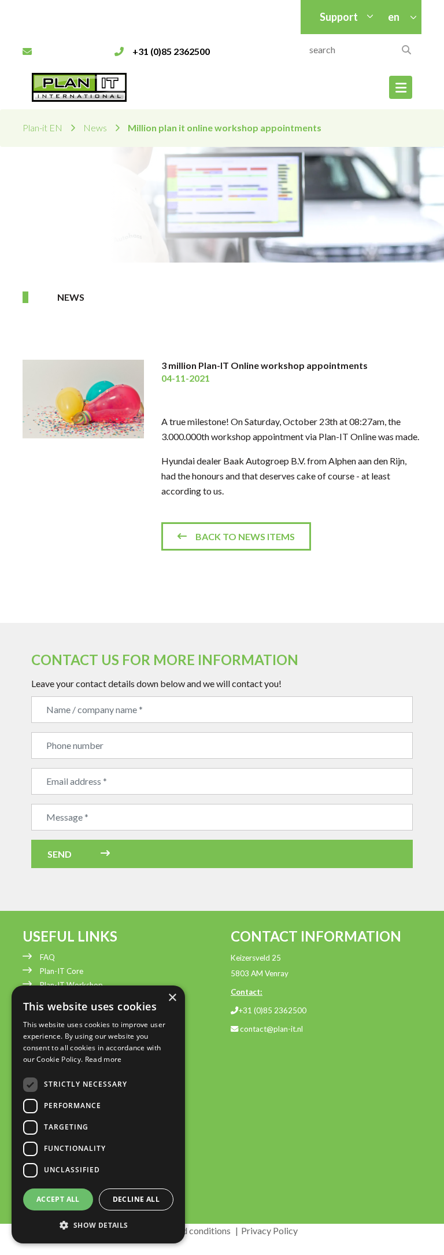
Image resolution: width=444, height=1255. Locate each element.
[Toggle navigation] (400, 87)
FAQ (47, 957)
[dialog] (98, 1114)
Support (339, 16)
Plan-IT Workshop (71, 985)
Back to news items (245, 536)
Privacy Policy (269, 1230)
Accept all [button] (58, 1199)
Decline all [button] (136, 1199)
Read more (103, 1059)
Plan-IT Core (61, 971)
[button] (98, 1225)
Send (59, 853)
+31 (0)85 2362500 (272, 1010)
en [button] (394, 16)
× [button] (172, 998)
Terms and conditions (188, 1230)
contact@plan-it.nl (270, 1028)
